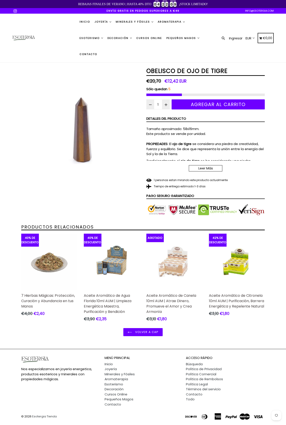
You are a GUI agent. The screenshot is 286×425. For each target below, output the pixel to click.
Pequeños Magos (181, 38)
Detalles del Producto (166, 118)
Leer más (205, 168)
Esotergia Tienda (44, 416)
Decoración (118, 38)
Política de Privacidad (204, 369)
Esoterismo (90, 38)
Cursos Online (149, 38)
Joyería (102, 21)
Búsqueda (194, 364)
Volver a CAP (146, 332)
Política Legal (197, 384)
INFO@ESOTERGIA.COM (259, 11)
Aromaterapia (170, 21)
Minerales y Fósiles (133, 21)
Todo (190, 399)
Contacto (88, 54)
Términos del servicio (203, 389)
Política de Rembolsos (204, 379)
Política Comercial (201, 374)
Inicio (85, 21)
